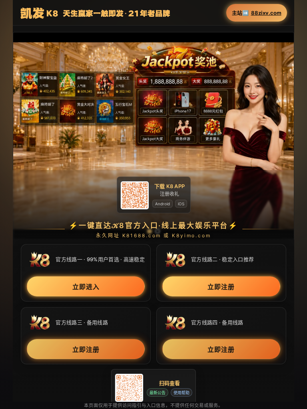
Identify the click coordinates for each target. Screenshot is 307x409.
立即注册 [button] (221, 286)
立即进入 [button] (86, 286)
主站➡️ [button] (256, 13)
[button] (153, 135)
